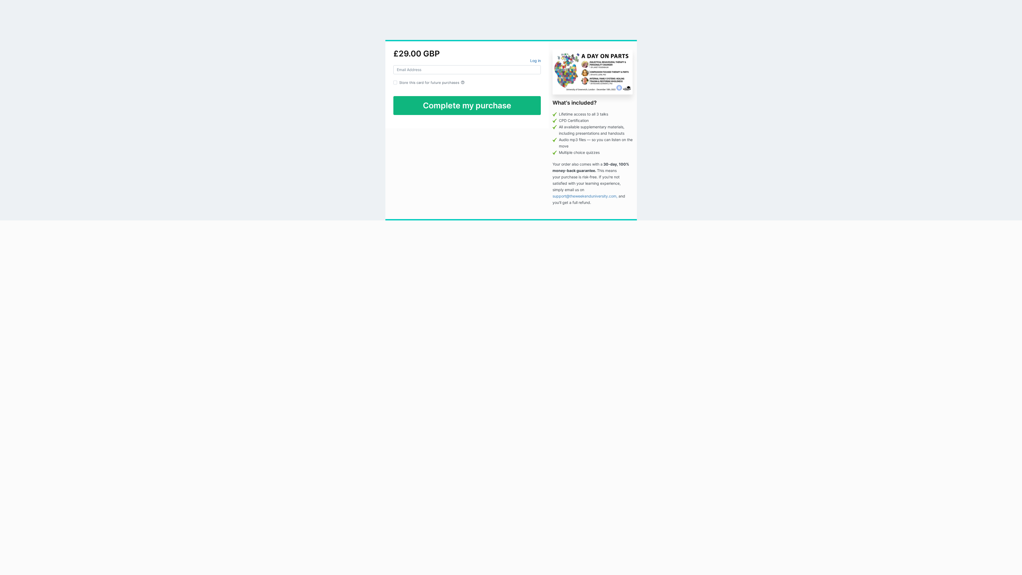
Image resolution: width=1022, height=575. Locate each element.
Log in (535, 60)
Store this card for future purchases (432, 82)
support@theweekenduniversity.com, (586, 196)
